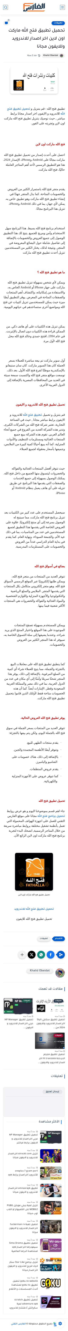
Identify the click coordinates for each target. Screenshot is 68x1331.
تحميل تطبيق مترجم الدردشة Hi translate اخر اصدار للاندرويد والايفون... (51, 1058)
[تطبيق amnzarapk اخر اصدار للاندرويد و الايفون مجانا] (51, 1190)
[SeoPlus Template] (55, 1324)
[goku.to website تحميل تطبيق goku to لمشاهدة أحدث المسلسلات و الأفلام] (51, 1283)
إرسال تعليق (52, 1092)
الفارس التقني (18, 1324)
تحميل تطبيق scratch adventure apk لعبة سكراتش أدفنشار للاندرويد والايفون (23, 1304)
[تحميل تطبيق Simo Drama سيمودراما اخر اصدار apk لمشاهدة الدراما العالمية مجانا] (51, 1245)
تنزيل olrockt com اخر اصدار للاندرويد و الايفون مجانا (23, 1156)
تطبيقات (58, 23)
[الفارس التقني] (33, 7)
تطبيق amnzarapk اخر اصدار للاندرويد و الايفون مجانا (23, 1190)
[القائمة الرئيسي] (62, 7)
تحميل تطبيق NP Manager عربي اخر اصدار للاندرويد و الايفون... (19, 1024)
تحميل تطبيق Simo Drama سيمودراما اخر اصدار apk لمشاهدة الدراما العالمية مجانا (23, 1248)
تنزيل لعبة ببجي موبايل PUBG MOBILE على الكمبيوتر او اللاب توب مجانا (22, 1210)
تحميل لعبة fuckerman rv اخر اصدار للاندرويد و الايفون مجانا (23, 1228)
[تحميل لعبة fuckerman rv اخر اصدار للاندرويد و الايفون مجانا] (51, 1226)
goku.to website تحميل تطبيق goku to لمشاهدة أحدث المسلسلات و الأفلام (23, 1285)
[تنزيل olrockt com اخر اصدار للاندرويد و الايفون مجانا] (51, 1156)
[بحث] (5, 7)
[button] (51, 955)
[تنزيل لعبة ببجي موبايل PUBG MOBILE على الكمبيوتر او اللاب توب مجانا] (51, 1207)
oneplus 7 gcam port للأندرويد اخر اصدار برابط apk (23, 1173)
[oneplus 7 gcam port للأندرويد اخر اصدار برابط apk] (51, 1173)
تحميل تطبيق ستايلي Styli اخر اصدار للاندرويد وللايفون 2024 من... (50, 1024)
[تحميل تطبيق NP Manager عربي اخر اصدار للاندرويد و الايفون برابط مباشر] (51, 1137)
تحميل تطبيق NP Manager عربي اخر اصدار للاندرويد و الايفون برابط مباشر (23, 1139)
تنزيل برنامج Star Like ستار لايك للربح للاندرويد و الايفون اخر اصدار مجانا (23, 1266)
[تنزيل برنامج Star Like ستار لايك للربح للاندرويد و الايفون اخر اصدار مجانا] (51, 1264)
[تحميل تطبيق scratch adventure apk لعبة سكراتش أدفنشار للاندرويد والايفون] (51, 1302)
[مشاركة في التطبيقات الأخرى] (22, 955)
